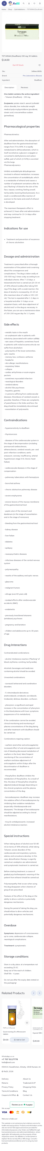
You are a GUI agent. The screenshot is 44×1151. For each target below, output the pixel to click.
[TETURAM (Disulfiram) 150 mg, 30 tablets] (22, 32)
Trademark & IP (29, 1083)
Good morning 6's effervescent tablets (14, 1033)
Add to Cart (20, 1040)
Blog (25, 1091)
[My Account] (29, 3)
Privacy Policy (7, 1087)
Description (9, 87)
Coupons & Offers (9, 1095)
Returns (5, 1083)
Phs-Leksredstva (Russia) (32, 75)
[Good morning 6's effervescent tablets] (16, 1012)
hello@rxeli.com (8, 1062)
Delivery (5, 1079)
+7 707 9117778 (10, 1059)
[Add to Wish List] (39, 65)
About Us (27, 1079)
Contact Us (27, 1095)
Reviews (24, 87)
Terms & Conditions (10, 1091)
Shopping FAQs (29, 1087)
